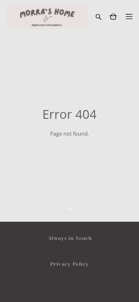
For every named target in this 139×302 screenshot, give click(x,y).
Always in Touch (70, 238)
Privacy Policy (69, 264)
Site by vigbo (69, 286)
